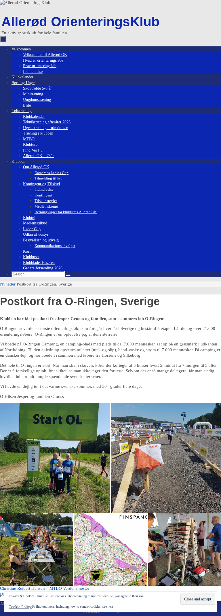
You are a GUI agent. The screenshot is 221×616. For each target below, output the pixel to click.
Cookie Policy (20, 607)
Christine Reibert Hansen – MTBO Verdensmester (44, 588)
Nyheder (8, 284)
